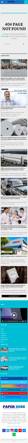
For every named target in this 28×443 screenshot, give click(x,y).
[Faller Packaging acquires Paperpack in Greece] (14, 246)
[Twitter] (8, 430)
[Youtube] (20, 430)
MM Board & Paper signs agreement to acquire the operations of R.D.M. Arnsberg (14, 197)
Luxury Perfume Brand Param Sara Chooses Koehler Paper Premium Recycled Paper (13, 285)
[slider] (13, 321)
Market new (4, 337)
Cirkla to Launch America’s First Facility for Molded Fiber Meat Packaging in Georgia (13, 168)
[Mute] (23, 321)
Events (2, 341)
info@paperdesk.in (16, 426)
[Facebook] (4, 430)
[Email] (24, 430)
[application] (14, 315)
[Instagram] (12, 430)
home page (5, 36)
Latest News (5, 55)
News (3, 60)
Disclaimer (21, 439)
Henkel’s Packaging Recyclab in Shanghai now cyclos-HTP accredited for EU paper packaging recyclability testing (14, 227)
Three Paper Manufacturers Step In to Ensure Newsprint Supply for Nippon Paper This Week (14, 138)
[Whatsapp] (14, 434)
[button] (14, 315)
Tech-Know (3, 335)
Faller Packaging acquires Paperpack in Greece (14, 256)
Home (2, 329)
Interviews (3, 333)
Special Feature (5, 89)
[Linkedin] (16, 430)
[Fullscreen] (25, 321)
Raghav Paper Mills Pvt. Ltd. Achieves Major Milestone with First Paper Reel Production (13, 78)
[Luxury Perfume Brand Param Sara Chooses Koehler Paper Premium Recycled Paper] (14, 275)
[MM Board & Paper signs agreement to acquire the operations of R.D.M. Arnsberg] (14, 187)
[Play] (2, 321)
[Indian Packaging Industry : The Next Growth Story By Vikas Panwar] (14, 97)
